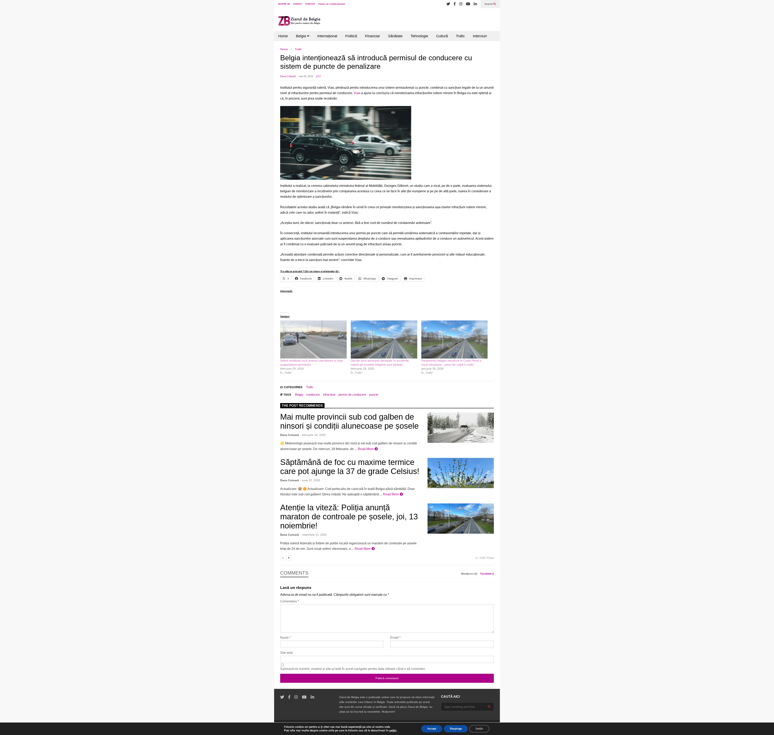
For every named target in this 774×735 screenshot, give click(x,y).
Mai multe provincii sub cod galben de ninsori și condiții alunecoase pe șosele (349, 421)
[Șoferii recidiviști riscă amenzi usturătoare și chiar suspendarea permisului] (313, 339)
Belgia (301, 36)
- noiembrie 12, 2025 (313, 534)
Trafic (460, 36)
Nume (285, 637)
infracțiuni (329, 394)
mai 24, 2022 (306, 76)
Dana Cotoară (288, 76)
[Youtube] (468, 4)
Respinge (456, 729)
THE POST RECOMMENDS (302, 405)
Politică (351, 36)
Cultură (442, 36)
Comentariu (289, 601)
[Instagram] (460, 4)
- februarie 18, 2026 (313, 435)
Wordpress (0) (469, 573)
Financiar (372, 36)
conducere (313, 394)
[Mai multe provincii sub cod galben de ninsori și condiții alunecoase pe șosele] (461, 428)
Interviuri (480, 36)
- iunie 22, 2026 (310, 480)
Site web (286, 652)
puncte (373, 394)
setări (392, 730)
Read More (366, 449)
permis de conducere (352, 394)
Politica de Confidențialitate (331, 4)
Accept (431, 729)
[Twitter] (448, 4)
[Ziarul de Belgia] (299, 21)
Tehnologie (419, 36)
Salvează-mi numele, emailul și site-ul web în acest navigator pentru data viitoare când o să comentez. (353, 669)
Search (489, 4)
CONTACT (297, 4)
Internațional (327, 36)
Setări (479, 729)
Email (395, 637)
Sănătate (395, 36)
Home (283, 36)
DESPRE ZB (284, 4)
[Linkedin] (475, 4)
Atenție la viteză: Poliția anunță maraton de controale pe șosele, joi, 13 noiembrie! (349, 516)
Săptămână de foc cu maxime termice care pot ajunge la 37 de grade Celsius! (349, 467)
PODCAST (310, 4)
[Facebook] (455, 4)
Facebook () (487, 573)
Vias (357, 93)
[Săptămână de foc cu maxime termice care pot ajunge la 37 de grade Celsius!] (461, 473)
